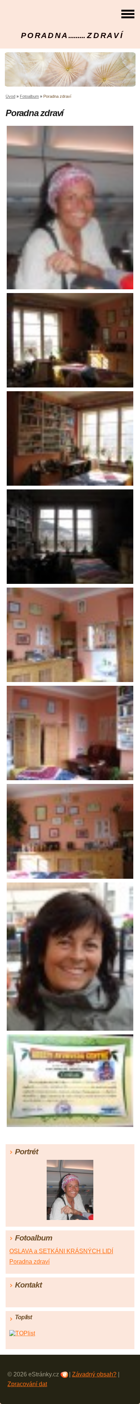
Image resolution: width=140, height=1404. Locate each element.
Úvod (10, 96)
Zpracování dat (27, 1384)
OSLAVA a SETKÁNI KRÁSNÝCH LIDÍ (61, 1251)
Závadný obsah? (94, 1374)
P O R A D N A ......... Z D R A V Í (71, 35)
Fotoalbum (29, 96)
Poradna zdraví (29, 1261)
